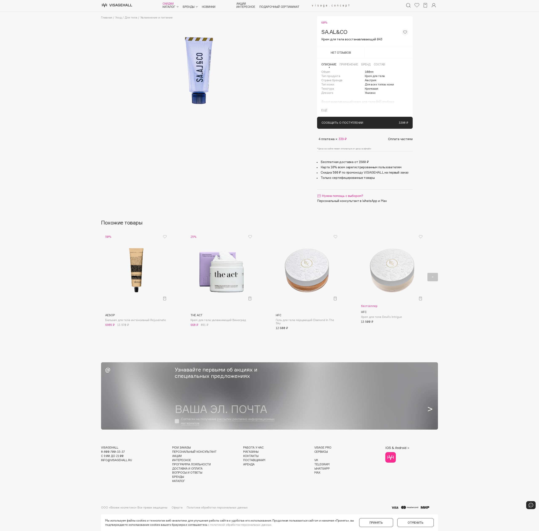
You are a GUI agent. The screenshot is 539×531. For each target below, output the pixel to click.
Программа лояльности (191, 464)
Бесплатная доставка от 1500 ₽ (345, 162)
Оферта (177, 507)
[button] (106, 277)
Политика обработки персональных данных (217, 507)
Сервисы (321, 451)
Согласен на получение (228, 421)
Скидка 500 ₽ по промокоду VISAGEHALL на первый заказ (364, 172)
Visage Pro (322, 447)
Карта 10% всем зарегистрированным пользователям (361, 167)
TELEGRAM (322, 464)
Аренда (249, 464)
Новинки (208, 6)
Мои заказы (181, 447)
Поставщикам (254, 460)
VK (316, 460)
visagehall (109, 447)
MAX (317, 472)
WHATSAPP (322, 468)
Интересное (245, 6)
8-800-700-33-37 (113, 451)
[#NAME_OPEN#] (531, 505)
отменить (415, 522)
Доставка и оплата (187, 468)
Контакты (251, 456)
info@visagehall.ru (116, 460)
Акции (241, 3)
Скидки (168, 3)
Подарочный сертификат (279, 6)
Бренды (178, 476)
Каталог (178, 481)
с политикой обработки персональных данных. (240, 524)
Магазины (251, 451)
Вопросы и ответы (187, 472)
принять (376, 522)
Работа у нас (253, 447)
